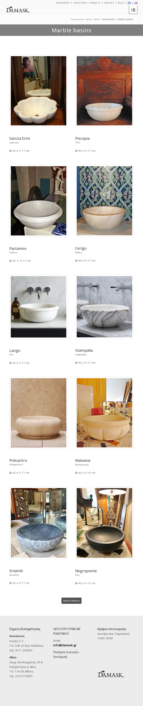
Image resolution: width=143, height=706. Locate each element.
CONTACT (109, 2)
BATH (97, 19)
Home (89, 19)
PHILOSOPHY (62, 2)
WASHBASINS (108, 19)
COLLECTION (79, 2)
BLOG (121, 2)
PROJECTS (95, 2)
